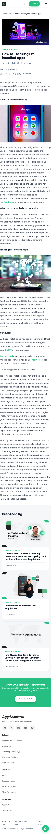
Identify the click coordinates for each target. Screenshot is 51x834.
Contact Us (7, 810)
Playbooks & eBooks (10, 786)
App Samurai (10, 202)
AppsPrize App (8, 762)
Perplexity (17, 74)
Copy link (27, 74)
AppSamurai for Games (12, 740)
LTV (10, 350)
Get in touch (25, 699)
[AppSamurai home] (4, 3)
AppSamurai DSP (9, 746)
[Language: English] (24, 3)
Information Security (21, 823)
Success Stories (8, 781)
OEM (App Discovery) (11, 751)
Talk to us (34, 4)
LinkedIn (3, 74)
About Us (6, 805)
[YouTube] (25, 728)
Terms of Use (6, 823)
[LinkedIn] (4, 728)
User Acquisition (10, 49)
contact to (34, 359)
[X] (11, 728)
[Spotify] (32, 728)
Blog (10, 14)
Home (4, 14)
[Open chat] (45, 828)
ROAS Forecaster (9, 792)
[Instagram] (18, 728)
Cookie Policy (40, 823)
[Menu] (46, 3)
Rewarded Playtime (10, 757)
